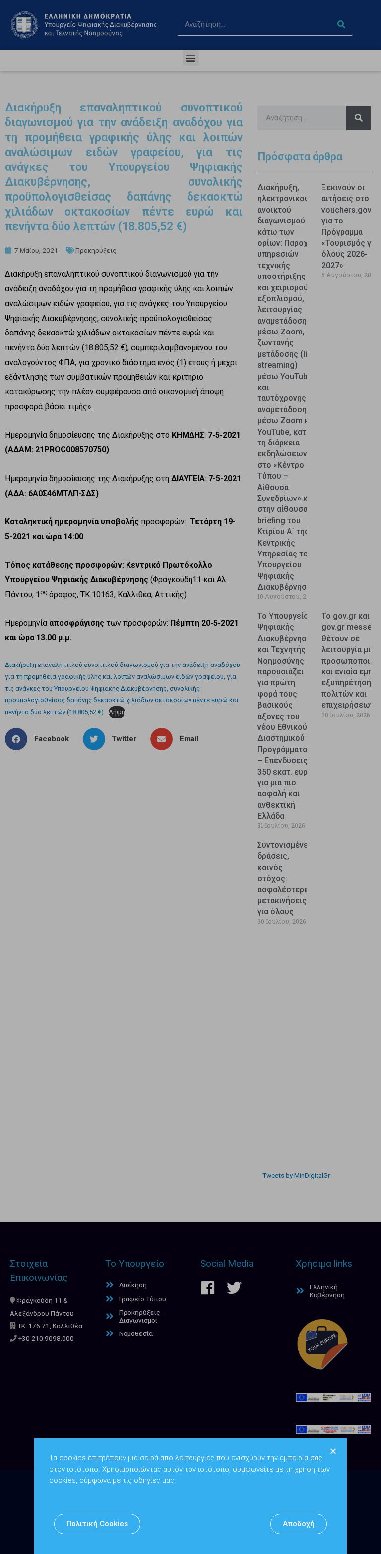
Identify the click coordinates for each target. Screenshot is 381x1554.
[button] (97, 1524)
